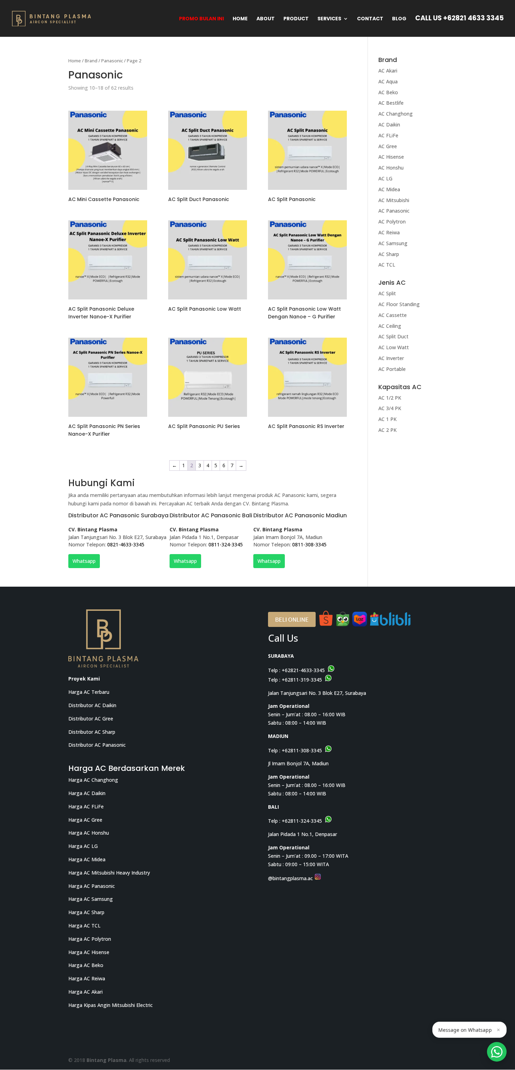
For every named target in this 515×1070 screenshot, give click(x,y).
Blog (399, 19)
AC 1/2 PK (389, 397)
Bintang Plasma (106, 1060)
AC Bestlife (391, 102)
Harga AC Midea (86, 859)
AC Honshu (391, 167)
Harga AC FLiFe (86, 806)
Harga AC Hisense (88, 952)
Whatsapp (84, 561)
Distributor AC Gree (90, 718)
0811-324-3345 (225, 544)
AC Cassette (392, 315)
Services (329, 19)
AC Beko (388, 92)
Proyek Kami (84, 678)
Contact (370, 19)
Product (296, 19)
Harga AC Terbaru (88, 692)
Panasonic (112, 60)
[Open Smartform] (497, 1052)
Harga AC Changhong (93, 779)
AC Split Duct (393, 336)
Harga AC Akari (85, 991)
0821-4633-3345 (125, 544)
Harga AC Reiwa (86, 978)
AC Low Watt (393, 347)
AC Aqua (388, 81)
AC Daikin (389, 124)
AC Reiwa (389, 232)
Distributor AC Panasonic (97, 744)
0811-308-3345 (309, 544)
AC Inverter (391, 358)
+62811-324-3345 (302, 820)
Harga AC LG (83, 846)
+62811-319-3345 (302, 679)
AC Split (387, 293)
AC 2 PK (387, 430)
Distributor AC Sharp (91, 732)
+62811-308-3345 (302, 750)
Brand (91, 60)
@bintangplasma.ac (291, 878)
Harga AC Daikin (86, 793)
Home (240, 19)
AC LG (385, 178)
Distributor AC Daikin (92, 705)
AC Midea (389, 189)
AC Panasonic (394, 210)
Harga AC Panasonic (91, 886)
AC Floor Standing (399, 304)
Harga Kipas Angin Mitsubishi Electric (110, 1005)
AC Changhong (395, 113)
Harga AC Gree (85, 819)
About (265, 19)
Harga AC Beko (85, 965)
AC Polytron (392, 221)
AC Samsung (392, 243)
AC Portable (392, 369)
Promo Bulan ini (201, 19)
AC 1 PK (387, 419)
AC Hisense (391, 156)
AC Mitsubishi (393, 200)
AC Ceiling (389, 326)
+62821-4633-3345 (303, 670)
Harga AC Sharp (86, 912)
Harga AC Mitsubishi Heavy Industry (109, 872)
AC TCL (386, 264)
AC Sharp (388, 254)
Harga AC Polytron (89, 939)
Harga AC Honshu (88, 832)
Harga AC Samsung (90, 899)
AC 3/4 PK (389, 408)
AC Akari (387, 70)
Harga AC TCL (84, 925)
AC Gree (387, 146)
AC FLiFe (388, 135)
